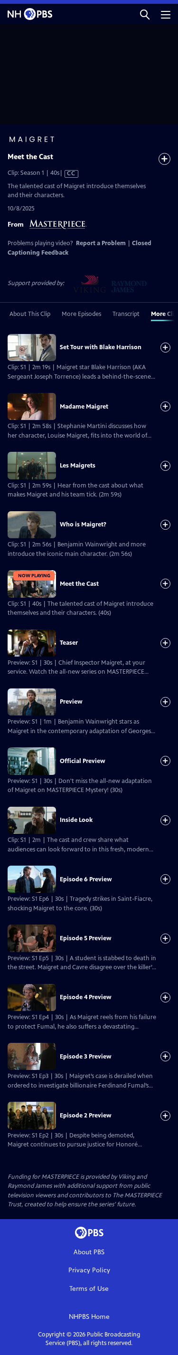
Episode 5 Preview (86, 938)
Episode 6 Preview (86, 879)
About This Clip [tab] (29, 314)
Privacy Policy (89, 1270)
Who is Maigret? (83, 524)
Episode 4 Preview (86, 997)
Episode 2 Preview (86, 1115)
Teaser (69, 643)
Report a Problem (101, 243)
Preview (71, 702)
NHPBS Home (89, 1317)
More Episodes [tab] (81, 314)
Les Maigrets (77, 465)
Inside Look (76, 820)
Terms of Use (89, 1289)
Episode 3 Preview (86, 1056)
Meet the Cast (79, 584)
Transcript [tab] (126, 314)
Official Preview (82, 761)
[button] (144, 14)
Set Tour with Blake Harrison (100, 347)
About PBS (89, 1252)
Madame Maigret (84, 406)
